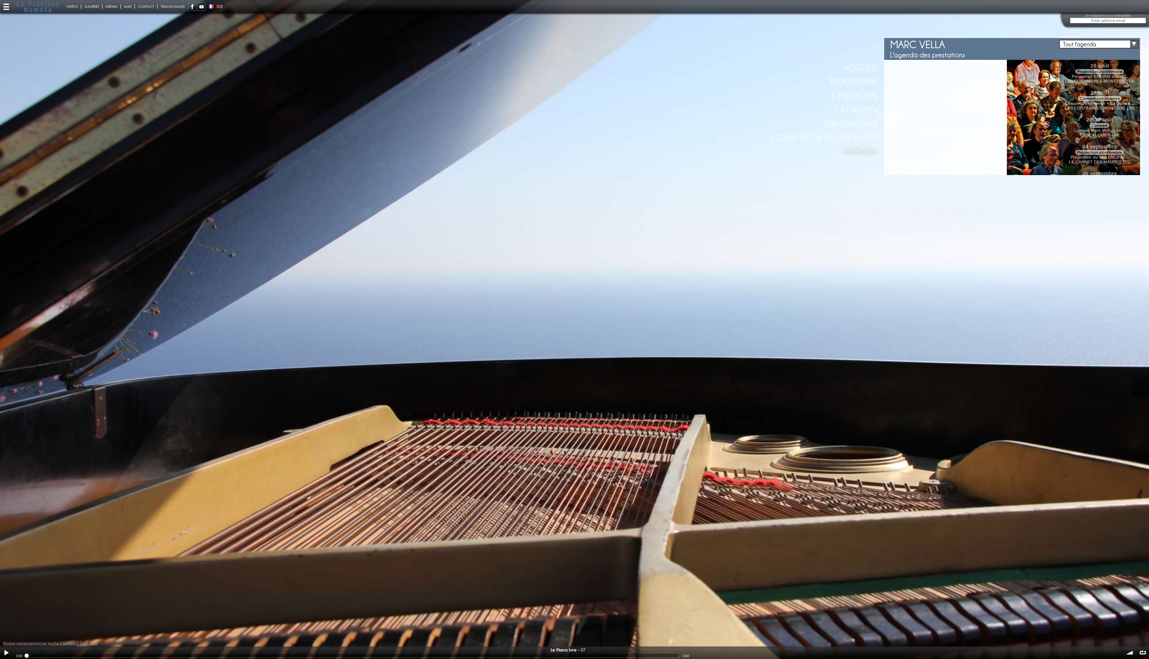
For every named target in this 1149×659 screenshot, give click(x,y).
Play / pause (6, 652)
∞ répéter (1142, 652)
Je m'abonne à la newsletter (1108, 15)
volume (1130, 652)
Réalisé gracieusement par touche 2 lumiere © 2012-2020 (50, 643)
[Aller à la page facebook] (192, 7)
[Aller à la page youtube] (201, 7)
